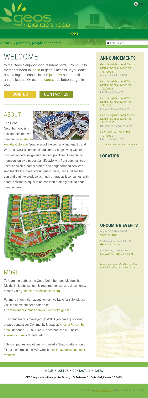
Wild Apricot (104, 390)
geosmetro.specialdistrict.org (40, 291)
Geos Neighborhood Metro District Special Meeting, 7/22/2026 (117, 84)
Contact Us (56, 94)
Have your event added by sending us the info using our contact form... (118, 266)
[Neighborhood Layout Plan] (46, 262)
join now (55, 75)
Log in (142, 3)
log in (36, 70)
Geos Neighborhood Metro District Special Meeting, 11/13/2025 (117, 118)
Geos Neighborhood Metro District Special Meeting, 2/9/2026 (117, 101)
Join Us (20, 94)
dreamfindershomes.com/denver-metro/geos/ (38, 310)
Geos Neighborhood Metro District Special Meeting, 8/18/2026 (117, 67)
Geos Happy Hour (111, 244)
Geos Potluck (108, 235)
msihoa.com (15, 335)
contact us (52, 80)
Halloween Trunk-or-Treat (116, 254)
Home (49, 371)
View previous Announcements (122, 144)
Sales (98, 371)
